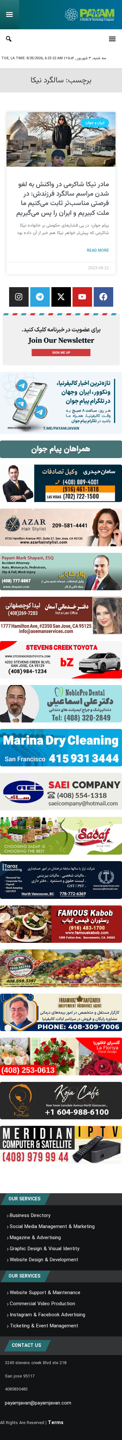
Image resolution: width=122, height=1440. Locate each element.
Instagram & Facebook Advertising (47, 1315)
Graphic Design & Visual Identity (44, 1249)
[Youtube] (82, 297)
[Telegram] (40, 297)
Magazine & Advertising (35, 1238)
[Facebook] (103, 297)
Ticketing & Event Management (44, 1326)
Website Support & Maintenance (45, 1293)
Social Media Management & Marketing (52, 1227)
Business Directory (30, 1216)
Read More (98, 250)
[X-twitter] (61, 297)
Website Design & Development (44, 1260)
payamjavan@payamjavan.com (38, 1403)
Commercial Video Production (42, 1304)
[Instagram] (19, 297)
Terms (55, 1423)
